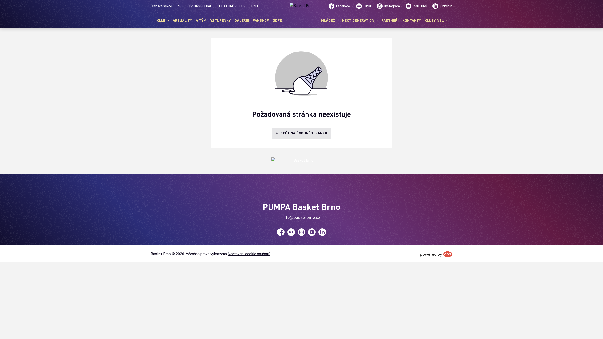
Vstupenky (220, 20)
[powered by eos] (436, 254)
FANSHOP (261, 20)
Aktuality (182, 20)
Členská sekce (161, 6)
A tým (201, 20)
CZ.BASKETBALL (201, 6)
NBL (180, 6)
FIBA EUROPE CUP (232, 6)
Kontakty (411, 20)
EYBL (255, 6)
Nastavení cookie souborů (249, 253)
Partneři (390, 20)
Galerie (242, 20)
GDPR (277, 20)
